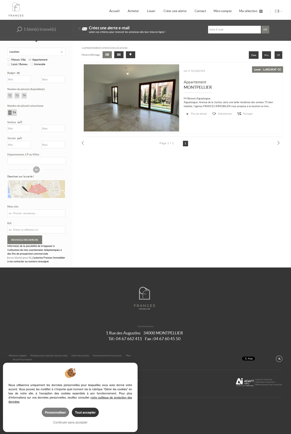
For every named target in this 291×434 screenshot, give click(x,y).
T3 (17, 95)
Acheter (133, 11)
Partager (248, 113)
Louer (151, 11)
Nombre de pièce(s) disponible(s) (26, 89)
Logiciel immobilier (263, 379)
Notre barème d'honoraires (107, 355)
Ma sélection (250, 11)
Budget (11, 72)
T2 (9, 95)
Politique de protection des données (49, 355)
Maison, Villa (18, 59)
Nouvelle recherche (24, 239)
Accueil (114, 11)
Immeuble (39, 64)
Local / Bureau (19, 64)
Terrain (14, 138)
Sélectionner (225, 113)
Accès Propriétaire (22, 359)
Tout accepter (85, 412)
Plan (128, 355)
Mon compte (223, 11)
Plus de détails (199, 113)
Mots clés (12, 206)
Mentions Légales (18, 355)
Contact (200, 11)
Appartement (40, 59)
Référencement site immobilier (268, 385)
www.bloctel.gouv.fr (19, 257)
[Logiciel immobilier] (245, 382)
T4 (24, 95)
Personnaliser (55, 412)
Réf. (9, 223)
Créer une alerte (175, 11)
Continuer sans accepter (70, 422)
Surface (14, 122)
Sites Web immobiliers (265, 382)
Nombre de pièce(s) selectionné (25, 105)
